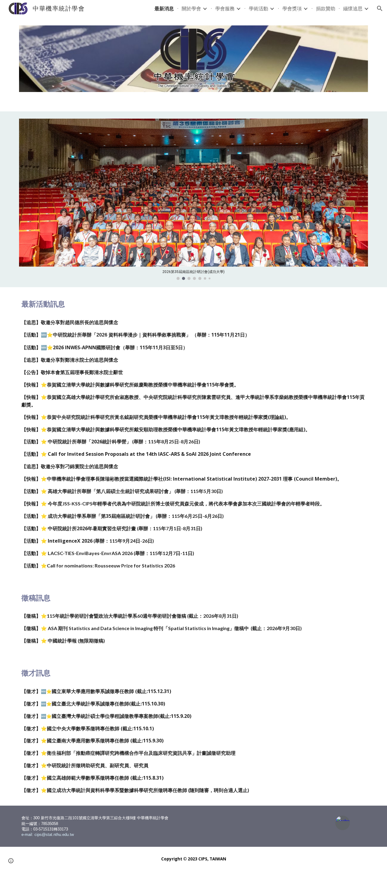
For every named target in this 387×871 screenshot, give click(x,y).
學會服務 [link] (225, 8)
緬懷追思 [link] (353, 8)
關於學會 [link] (191, 8)
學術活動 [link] (258, 8)
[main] (193, 304)
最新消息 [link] (164, 8)
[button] (379, 8)
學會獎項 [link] (292, 8)
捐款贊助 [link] (325, 8)
